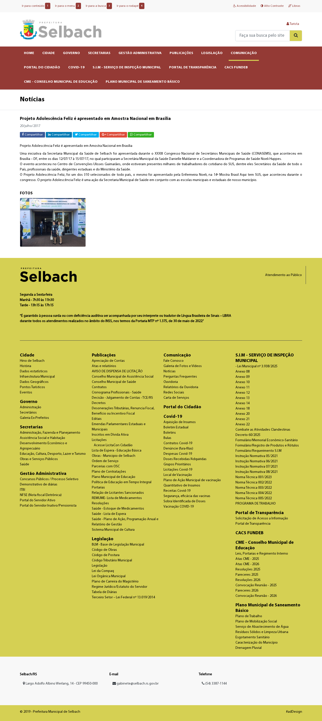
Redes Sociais (174, 392)
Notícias (170, 371)
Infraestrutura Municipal (37, 377)
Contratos (99, 387)
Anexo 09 (242, 377)
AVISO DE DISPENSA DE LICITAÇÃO (117, 371)
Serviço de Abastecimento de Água (262, 627)
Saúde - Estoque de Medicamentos (118, 509)
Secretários (28, 413)
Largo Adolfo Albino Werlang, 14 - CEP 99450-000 (61, 684)
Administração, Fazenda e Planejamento (50, 433)
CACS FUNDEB (236, 67)
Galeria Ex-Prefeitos (34, 418)
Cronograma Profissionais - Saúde (116, 392)
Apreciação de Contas (108, 361)
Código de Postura (105, 555)
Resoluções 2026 (247, 580)
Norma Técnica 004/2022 (253, 493)
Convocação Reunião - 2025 (256, 585)
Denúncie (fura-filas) (178, 448)
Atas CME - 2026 (247, 564)
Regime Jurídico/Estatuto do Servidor (119, 587)
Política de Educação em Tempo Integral (121, 482)
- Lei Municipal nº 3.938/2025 (256, 366)
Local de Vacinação (178, 475)
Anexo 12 (242, 393)
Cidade (27, 355)
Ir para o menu (67, 6)
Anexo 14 (242, 403)
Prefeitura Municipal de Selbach (61, 29)
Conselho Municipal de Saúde (114, 382)
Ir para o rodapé (129, 6)
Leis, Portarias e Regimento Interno (261, 554)
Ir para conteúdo (35, 6)
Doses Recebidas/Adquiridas (185, 459)
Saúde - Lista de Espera (109, 514)
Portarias (98, 487)
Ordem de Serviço (105, 461)
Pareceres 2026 (246, 591)
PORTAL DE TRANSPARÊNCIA (192, 67)
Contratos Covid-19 (178, 443)
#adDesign (294, 712)
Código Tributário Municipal (112, 560)
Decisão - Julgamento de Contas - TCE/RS (122, 398)
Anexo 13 (242, 398)
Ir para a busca (98, 6)
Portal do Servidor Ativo (37, 500)
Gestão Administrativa (43, 474)
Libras (295, 6)
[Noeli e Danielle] (53, 222)
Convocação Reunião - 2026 (256, 596)
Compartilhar (33, 134)
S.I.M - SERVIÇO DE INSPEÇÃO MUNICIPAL (127, 67)
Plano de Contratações (109, 472)
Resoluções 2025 (247, 569)
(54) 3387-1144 (216, 684)
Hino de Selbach (32, 361)
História (25, 366)
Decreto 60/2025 (247, 435)
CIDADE (48, 53)
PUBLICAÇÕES (181, 53)
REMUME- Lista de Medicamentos (117, 498)
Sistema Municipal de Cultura (113, 530)
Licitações (99, 440)
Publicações (104, 355)
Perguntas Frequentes (180, 377)
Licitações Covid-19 (178, 470)
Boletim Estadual (176, 427)
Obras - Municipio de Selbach (113, 456)
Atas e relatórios (104, 366)
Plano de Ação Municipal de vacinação (192, 480)
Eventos (26, 392)
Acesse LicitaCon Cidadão (113, 445)
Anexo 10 (242, 382)
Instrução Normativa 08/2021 (256, 472)
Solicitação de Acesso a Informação (261, 518)
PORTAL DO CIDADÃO (42, 67)
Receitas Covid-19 (177, 491)
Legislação (102, 539)
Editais (97, 419)
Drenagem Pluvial (248, 648)
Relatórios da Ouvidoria (181, 387)
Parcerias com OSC (106, 466)
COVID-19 (76, 67)
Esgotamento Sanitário (252, 637)
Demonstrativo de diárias (38, 484)
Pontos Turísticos (32, 387)
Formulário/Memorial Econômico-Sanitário (266, 440)
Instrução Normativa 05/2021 (256, 456)
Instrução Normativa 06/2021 (256, 461)
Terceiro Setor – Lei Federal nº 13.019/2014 (123, 597)
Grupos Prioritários (177, 464)
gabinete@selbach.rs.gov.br (137, 684)
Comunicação (177, 355)
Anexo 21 (242, 419)
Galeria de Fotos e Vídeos (183, 366)
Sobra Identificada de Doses (185, 501)
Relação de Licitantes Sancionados (118, 493)
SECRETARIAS (99, 53)
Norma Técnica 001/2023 (253, 477)
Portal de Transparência (259, 513)
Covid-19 (173, 417)
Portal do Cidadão (182, 407)
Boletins (170, 433)
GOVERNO (71, 53)
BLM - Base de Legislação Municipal (118, 545)
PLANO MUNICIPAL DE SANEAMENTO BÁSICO (143, 82)
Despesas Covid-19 (178, 454)
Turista (294, 24)
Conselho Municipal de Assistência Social (122, 377)
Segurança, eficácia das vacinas (187, 496)
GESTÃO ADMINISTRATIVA (140, 53)
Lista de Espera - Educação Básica (116, 451)
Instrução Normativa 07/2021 (256, 467)
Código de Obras (104, 550)
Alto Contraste (273, 6)
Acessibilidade (246, 6)
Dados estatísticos (34, 371)
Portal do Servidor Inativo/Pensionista (48, 506)
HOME (29, 53)
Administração (30, 407)
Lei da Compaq (103, 571)
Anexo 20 (242, 414)
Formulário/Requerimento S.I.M (258, 451)
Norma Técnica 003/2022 (253, 488)
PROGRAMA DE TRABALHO (255, 504)
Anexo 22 (242, 424)
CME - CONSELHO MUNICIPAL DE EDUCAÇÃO (61, 82)
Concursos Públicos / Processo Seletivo (49, 479)
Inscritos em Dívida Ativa (110, 435)
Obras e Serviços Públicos (39, 459)
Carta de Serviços (176, 398)
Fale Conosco (174, 361)
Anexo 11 (242, 387)
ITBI (22, 490)
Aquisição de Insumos (180, 422)
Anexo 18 (242, 409)
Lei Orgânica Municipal (109, 576)
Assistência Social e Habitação (42, 438)
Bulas (167, 438)
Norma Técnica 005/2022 (253, 498)
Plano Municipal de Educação (113, 477)
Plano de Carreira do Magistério (115, 581)
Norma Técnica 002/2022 (253, 482)
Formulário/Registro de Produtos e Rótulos (267, 445)
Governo (28, 402)
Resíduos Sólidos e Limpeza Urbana (261, 632)
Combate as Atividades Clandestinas (262, 430)
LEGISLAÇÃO (212, 53)
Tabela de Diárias (104, 592)
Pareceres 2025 (246, 575)
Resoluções (100, 503)
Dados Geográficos (34, 382)
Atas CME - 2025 (247, 559)
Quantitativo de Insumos (182, 485)
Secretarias (31, 427)
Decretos (99, 403)
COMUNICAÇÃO (244, 53)
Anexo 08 (242, 372)
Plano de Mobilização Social (256, 621)
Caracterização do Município (256, 643)
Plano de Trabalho (248, 616)
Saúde (24, 464)
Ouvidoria (171, 382)
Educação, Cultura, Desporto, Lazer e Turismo (53, 454)
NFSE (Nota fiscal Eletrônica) (41, 495)
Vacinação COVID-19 (179, 507)
